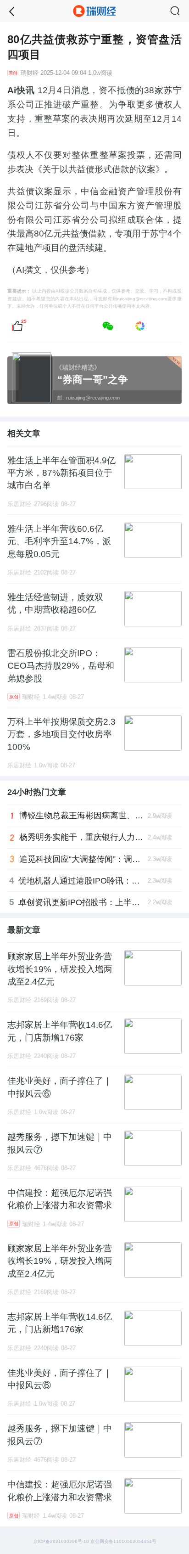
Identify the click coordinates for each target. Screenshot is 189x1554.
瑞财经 (30, 73)
